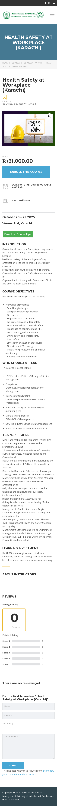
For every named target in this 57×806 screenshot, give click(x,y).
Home (5, 63)
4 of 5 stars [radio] (13, 728)
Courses (16, 63)
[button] (49, 116)
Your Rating (7, 723)
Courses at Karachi (33, 63)
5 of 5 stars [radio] (16, 728)
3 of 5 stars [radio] (10, 728)
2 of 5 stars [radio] (7, 728)
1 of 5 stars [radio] (4, 728)
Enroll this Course (26, 172)
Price (5, 157)
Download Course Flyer (18, 234)
